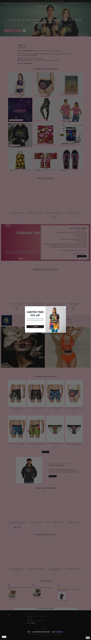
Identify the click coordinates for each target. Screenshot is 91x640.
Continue (35, 326)
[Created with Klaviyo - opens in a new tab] (45, 333)
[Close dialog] (65, 308)
